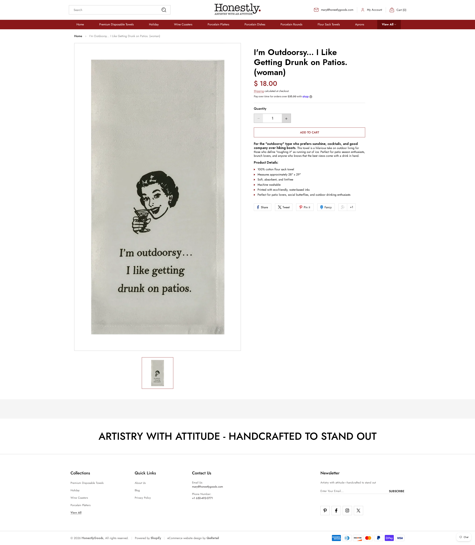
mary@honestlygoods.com (207, 487)
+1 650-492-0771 (202, 498)
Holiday (75, 490)
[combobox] (120, 9)
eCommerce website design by (186, 538)
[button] (389, 24)
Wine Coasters (79, 498)
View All (76, 513)
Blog (137, 490)
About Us (140, 483)
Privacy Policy (143, 498)
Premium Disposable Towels (87, 483)
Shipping (259, 91)
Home (78, 36)
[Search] (164, 9)
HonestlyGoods (92, 538)
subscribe (396, 491)
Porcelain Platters (81, 505)
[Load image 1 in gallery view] (157, 373)
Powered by (148, 538)
